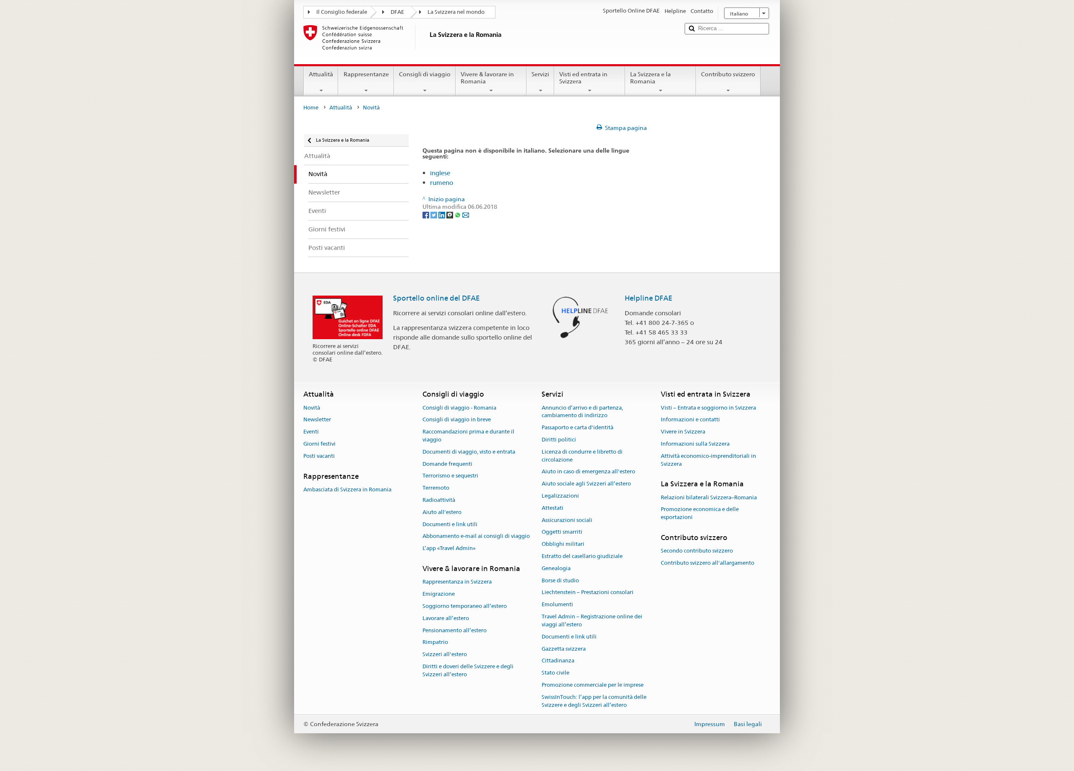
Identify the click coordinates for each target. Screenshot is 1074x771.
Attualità (321, 74)
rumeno (441, 183)
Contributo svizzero (728, 74)
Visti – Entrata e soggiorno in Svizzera (708, 408)
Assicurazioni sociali (567, 520)
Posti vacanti (319, 456)
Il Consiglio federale (341, 12)
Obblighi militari (563, 544)
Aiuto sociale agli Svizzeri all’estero (586, 483)
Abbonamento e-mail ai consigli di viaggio (476, 536)
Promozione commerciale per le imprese (593, 685)
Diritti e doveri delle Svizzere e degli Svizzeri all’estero (468, 670)
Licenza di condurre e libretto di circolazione (582, 456)
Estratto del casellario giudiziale (582, 556)
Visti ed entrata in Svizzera (583, 78)
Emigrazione (438, 594)
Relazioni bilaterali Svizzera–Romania (709, 497)
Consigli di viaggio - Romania (459, 408)
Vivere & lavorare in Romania (487, 78)
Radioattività (438, 500)
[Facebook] (426, 214)
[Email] (465, 214)
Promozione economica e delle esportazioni (700, 513)
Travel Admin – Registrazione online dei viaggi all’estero (592, 620)
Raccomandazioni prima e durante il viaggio (468, 435)
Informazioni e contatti (690, 420)
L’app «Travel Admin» (449, 548)
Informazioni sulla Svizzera (695, 444)
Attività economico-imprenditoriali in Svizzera (708, 460)
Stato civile (555, 673)
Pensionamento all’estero (454, 630)
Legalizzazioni (560, 496)
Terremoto (435, 488)
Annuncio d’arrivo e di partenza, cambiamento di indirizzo (582, 412)
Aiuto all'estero (441, 512)
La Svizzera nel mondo (456, 12)
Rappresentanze (366, 74)
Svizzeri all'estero (444, 654)
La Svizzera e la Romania (650, 78)
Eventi (311, 431)
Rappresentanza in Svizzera (457, 582)
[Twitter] (434, 214)
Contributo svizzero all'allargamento (707, 563)
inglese (440, 173)
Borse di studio (560, 580)
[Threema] (450, 214)
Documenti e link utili (449, 524)
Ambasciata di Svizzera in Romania (347, 489)
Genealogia (556, 568)
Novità (311, 408)
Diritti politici (559, 439)
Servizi (540, 74)
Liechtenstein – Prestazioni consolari (587, 592)
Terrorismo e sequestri (450, 476)
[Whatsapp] (458, 214)
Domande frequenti (447, 464)
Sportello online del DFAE (436, 298)
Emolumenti (557, 605)
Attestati (552, 508)
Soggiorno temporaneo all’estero (464, 606)
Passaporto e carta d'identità (577, 427)
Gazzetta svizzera (564, 649)
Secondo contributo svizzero (697, 551)
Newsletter (317, 420)
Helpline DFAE (649, 298)
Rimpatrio (435, 642)
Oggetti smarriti (562, 532)
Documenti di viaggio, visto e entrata (468, 452)
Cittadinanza (558, 661)
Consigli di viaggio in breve (456, 420)
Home (310, 107)
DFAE (397, 12)
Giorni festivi (319, 444)
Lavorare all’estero (445, 618)
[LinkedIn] (442, 214)
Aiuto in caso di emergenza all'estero (588, 472)
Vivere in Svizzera (683, 431)
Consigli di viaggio (425, 74)
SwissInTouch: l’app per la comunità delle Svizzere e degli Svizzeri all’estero (594, 701)
